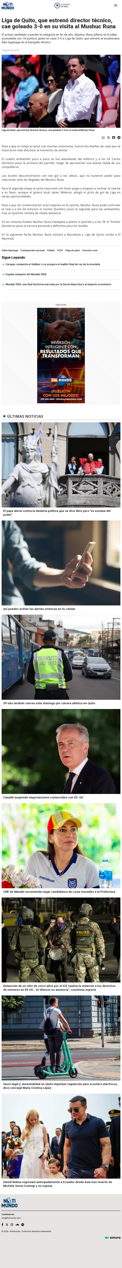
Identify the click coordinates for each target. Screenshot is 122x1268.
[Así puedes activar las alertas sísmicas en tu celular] (61, 563)
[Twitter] (108, 138)
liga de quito (73, 250)
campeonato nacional (33, 250)
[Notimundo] (8, 5)
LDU (60, 250)
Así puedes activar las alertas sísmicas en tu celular (39, 609)
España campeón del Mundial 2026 (26, 274)
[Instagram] (12, 1224)
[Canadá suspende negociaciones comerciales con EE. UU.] (61, 751)
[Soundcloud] (17, 1224)
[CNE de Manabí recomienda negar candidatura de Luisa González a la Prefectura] (61, 845)
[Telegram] (118, 138)
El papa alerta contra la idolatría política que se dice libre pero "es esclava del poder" (57, 513)
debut (52, 250)
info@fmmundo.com (11, 1218)
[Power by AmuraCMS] (112, 1237)
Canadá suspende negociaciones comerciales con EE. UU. (43, 797)
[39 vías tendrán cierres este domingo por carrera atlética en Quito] (61, 657)
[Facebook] (113, 138)
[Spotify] (22, 1224)
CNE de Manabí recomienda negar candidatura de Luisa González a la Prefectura (59, 892)
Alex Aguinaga (10, 250)
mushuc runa (90, 250)
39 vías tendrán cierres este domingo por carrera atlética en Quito (49, 703)
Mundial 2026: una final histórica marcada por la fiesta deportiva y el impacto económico (58, 284)
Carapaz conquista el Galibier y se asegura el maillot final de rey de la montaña (53, 264)
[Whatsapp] (103, 138)
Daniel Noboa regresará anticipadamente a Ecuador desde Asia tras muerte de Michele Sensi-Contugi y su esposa (57, 1184)
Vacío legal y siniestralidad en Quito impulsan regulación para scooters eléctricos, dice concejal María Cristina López (60, 1086)
